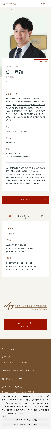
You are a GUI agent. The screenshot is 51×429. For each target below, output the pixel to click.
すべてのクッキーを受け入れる (25, 424)
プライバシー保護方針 (12, 386)
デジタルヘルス (19, 114)
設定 (4, 416)
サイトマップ (8, 349)
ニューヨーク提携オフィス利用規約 (15, 362)
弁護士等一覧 (11, 10)
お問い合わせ (25, 200)
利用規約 (6, 357)
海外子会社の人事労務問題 (17, 108)
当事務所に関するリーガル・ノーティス (21, 370)
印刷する (41, 62)
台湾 (14, 105)
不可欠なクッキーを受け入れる (25, 420)
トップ (3, 10)
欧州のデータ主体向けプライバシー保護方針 (18, 392)
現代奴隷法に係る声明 (12, 378)
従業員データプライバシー (36, 108)
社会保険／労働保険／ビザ (16, 111)
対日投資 (29, 111)
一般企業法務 (10, 98)
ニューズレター (25, 325)
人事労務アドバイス (23, 105)
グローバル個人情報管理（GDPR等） (28, 98)
